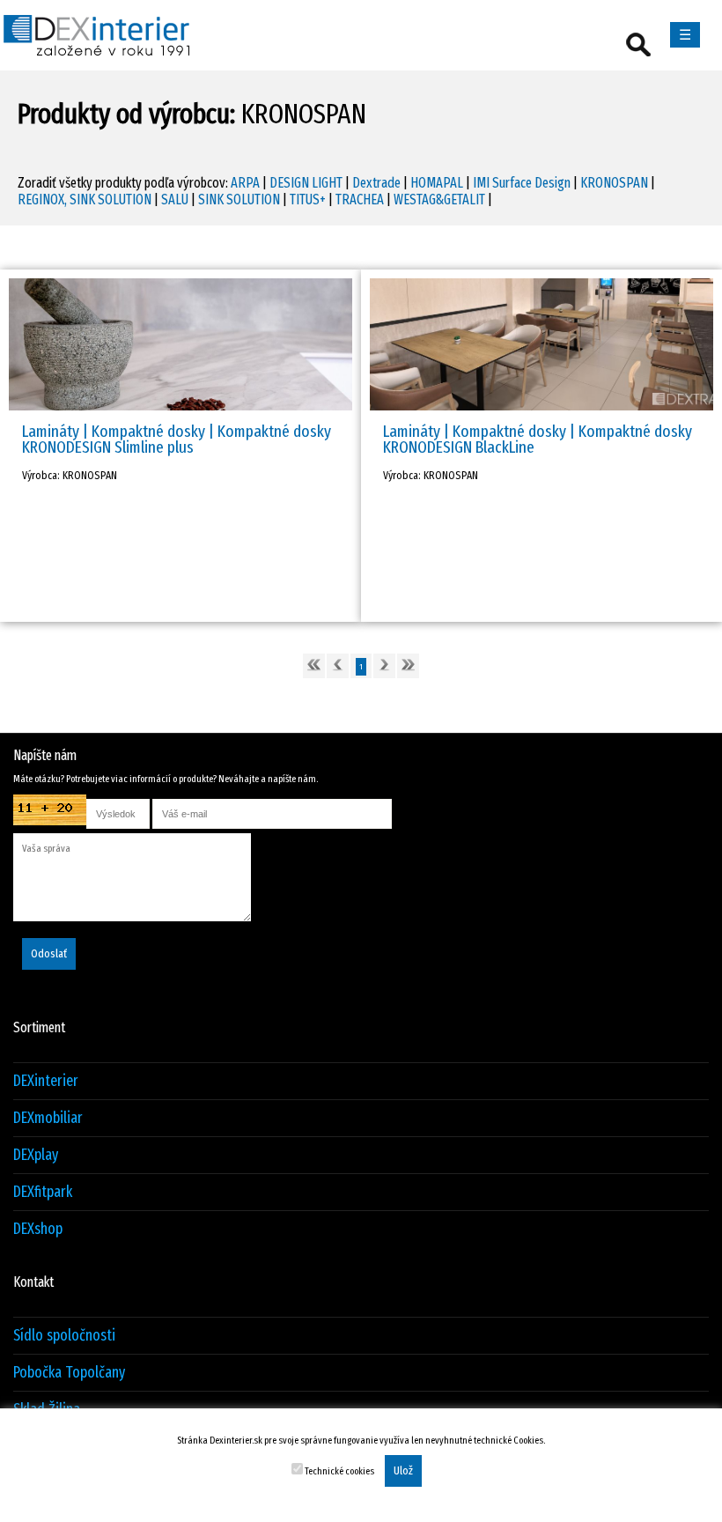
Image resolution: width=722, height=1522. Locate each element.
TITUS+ (308, 199)
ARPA (245, 182)
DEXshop (38, 1229)
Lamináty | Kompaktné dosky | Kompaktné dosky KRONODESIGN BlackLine (537, 439)
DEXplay (35, 1155)
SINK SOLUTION (239, 199)
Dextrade (376, 182)
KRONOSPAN (614, 182)
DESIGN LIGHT (306, 182)
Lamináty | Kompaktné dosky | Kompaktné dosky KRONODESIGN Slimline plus (176, 439)
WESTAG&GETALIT (439, 199)
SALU (174, 199)
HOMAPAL (436, 182)
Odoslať (49, 954)
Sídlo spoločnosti (64, 1335)
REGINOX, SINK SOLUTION (84, 199)
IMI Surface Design (522, 182)
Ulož (403, 1471)
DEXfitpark (42, 1192)
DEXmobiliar (48, 1118)
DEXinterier (45, 1081)
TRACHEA (359, 199)
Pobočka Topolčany (69, 1372)
